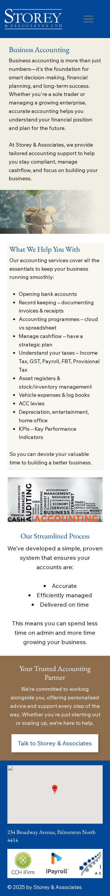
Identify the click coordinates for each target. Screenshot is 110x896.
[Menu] (88, 19)
